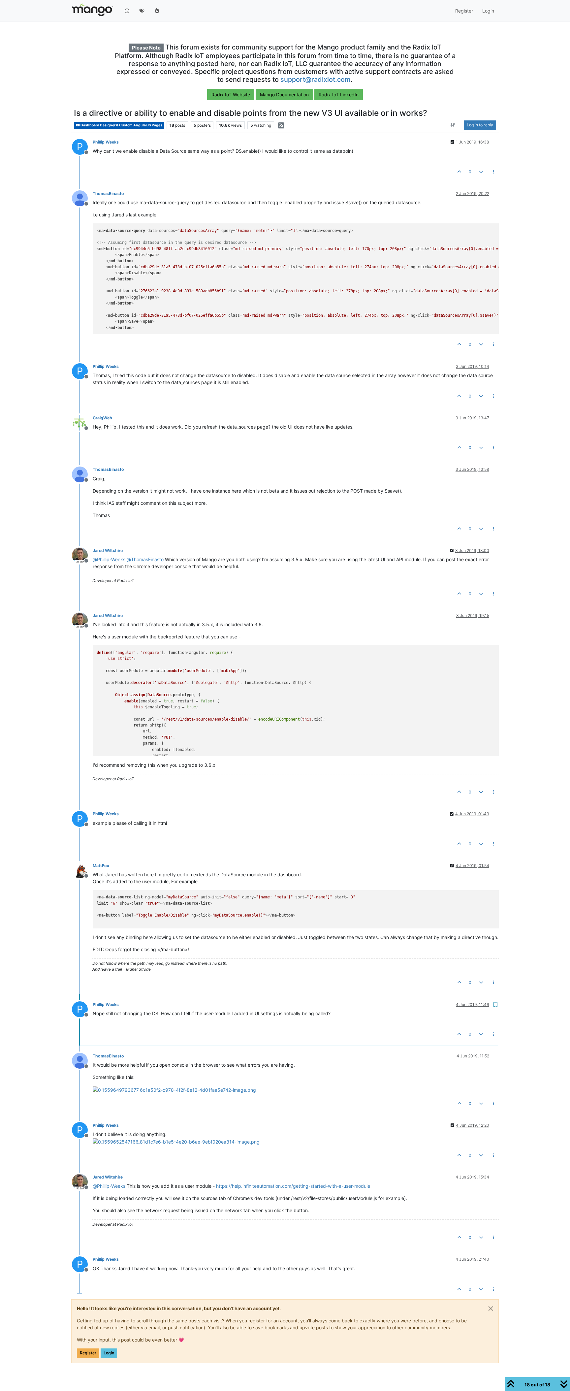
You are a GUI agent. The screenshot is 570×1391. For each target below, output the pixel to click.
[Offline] (82, 198)
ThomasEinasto (108, 193)
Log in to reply (480, 125)
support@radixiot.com (315, 79)
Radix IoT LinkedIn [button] (339, 94)
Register (88, 1352)
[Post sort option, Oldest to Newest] (453, 125)
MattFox (101, 865)
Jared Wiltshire (108, 550)
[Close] (490, 1308)
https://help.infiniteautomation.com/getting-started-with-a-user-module (293, 1186)
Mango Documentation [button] (284, 94)
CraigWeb (102, 417)
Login (109, 1352)
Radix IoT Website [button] (230, 94)
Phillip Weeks (106, 142)
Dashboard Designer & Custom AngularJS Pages (121, 125)
